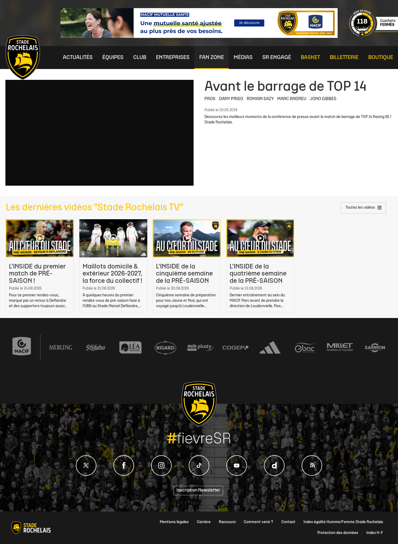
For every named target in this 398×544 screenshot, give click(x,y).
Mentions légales (174, 522)
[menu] (77, 57)
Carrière (204, 522)
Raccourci (227, 522)
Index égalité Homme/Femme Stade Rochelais (343, 522)
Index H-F (374, 533)
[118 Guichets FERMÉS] (373, 36)
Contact (288, 522)
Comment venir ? (258, 522)
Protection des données (337, 533)
